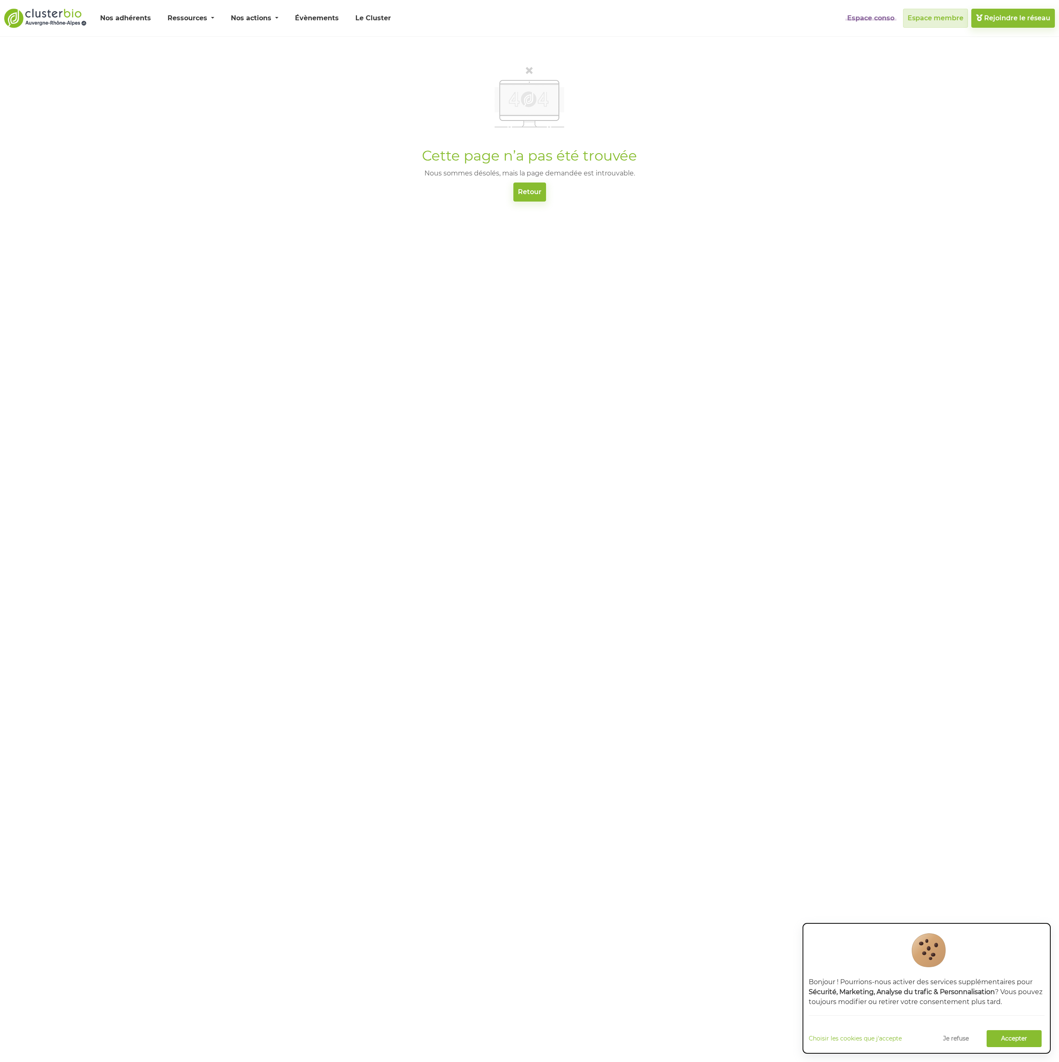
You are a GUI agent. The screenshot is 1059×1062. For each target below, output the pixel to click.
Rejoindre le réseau (1016, 18)
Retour (529, 192)
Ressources (188, 18)
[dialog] (927, 988)
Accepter (1014, 1038)
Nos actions (252, 18)
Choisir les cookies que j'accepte (855, 1038)
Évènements (317, 18)
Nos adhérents (125, 18)
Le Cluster (373, 18)
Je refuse (956, 1038)
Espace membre (935, 18)
